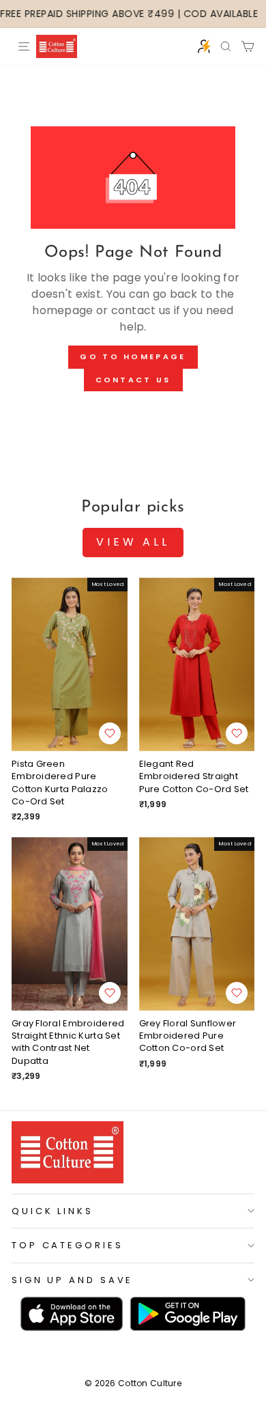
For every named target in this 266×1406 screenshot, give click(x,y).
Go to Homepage (133, 356)
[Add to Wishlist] (110, 733)
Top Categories (67, 1245)
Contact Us (133, 379)
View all (132, 542)
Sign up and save (72, 1280)
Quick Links (52, 1211)
